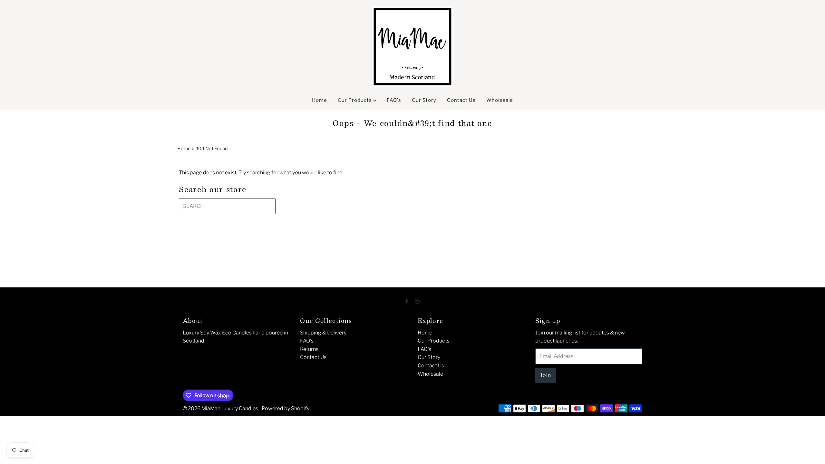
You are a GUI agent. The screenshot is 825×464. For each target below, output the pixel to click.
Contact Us (461, 100)
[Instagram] (417, 301)
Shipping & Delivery (323, 333)
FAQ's (394, 100)
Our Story (424, 100)
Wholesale (499, 100)
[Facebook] (406, 301)
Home (319, 100)
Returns (309, 349)
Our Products (355, 100)
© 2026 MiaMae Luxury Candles (220, 408)
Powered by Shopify (285, 408)
